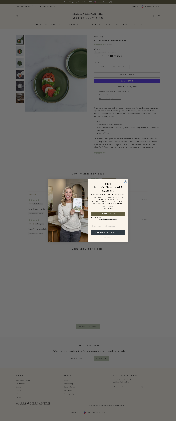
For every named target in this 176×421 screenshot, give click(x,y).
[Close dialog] (125, 181)
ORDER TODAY (108, 213)
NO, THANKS (107, 237)
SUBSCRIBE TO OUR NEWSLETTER (108, 233)
